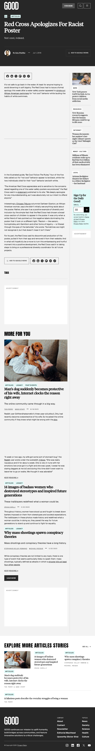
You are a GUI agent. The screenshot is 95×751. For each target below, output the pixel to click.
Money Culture (80, 151)
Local (75, 173)
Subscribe (68, 6)
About (60, 721)
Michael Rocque (36, 548)
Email (77, 205)
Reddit (7, 460)
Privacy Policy (78, 224)
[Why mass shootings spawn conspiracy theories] (78, 659)
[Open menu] (87, 5)
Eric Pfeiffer (20, 53)
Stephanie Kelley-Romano (15, 548)
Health (85, 732)
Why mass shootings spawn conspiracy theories (33, 534)
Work (75, 88)
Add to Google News (79, 53)
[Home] (5, 16)
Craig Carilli (10, 507)
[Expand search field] (80, 5)
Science (86, 729)
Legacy (19, 385)
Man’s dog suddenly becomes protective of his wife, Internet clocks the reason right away (34, 393)
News (84, 721)
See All (85, 647)
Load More (11, 578)
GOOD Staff (20, 409)
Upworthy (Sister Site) (67, 736)
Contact (61, 725)
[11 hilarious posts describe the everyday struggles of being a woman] (47, 698)
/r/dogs (42, 460)
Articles (15, 16)
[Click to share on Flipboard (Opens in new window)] (20, 76)
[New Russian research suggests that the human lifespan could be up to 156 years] (81, 114)
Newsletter (62, 729)
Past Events (31, 385)
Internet (77, 130)
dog (55, 419)
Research (77, 109)
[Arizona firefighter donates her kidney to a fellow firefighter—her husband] (81, 177)
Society (85, 725)
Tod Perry (8, 409)
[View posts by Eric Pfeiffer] (7, 53)
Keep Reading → (11, 478)
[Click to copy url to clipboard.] (28, 76)
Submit (87, 210)
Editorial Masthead (66, 732)
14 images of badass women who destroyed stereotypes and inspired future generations (35, 491)
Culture (85, 736)
